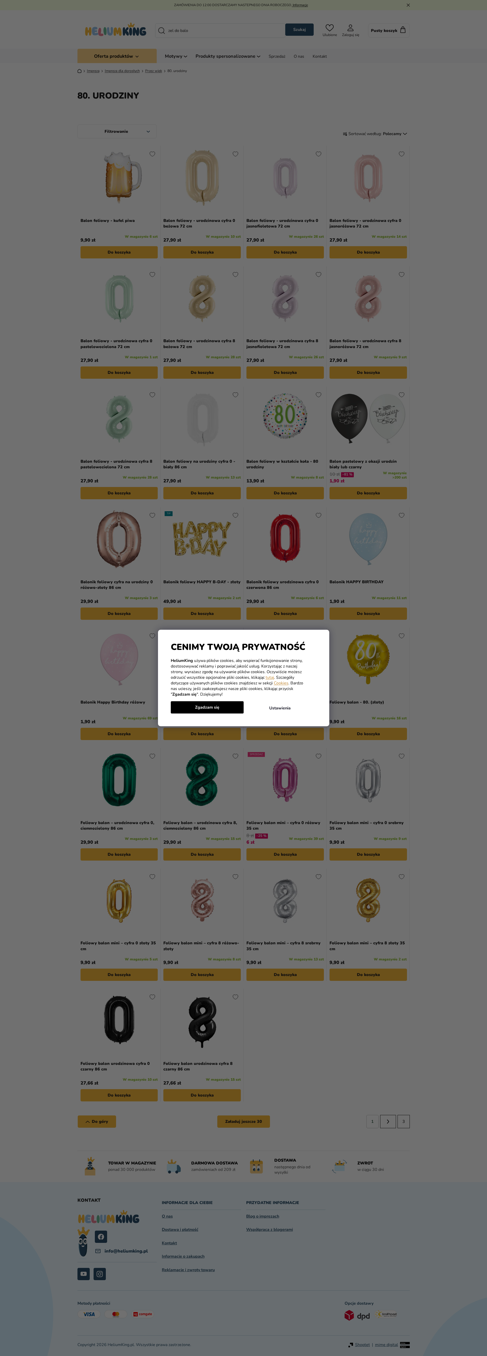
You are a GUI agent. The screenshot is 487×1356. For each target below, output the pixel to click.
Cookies (281, 683)
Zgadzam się (207, 707)
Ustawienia (280, 708)
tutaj (270, 677)
